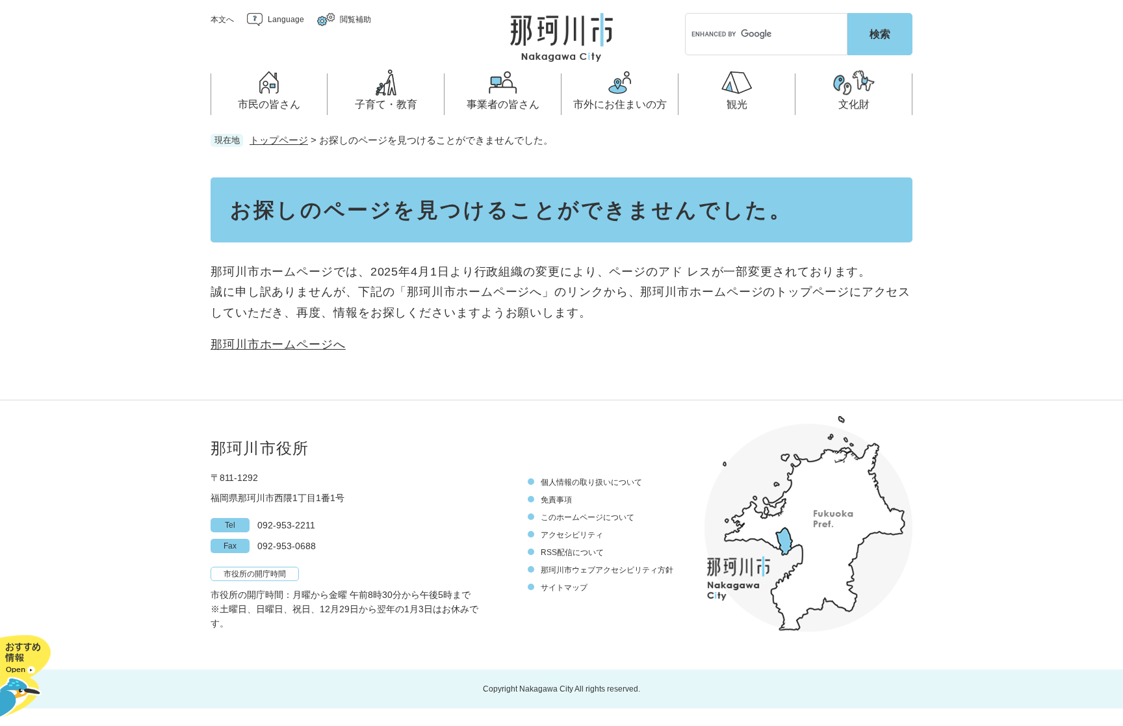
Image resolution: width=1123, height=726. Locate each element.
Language (286, 19)
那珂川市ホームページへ (278, 344)
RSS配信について (572, 552)
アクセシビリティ (572, 534)
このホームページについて (587, 517)
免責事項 (556, 499)
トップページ (279, 140)
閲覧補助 (355, 19)
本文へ (222, 19)
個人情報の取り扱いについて (591, 482)
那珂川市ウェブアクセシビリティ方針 (607, 570)
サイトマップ (564, 587)
